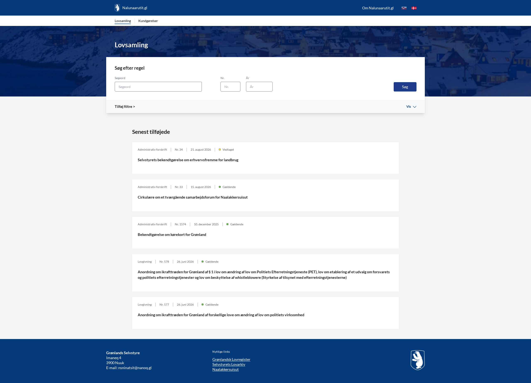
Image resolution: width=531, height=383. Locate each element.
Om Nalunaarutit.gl (378, 8)
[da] (414, 8)
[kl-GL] (404, 8)
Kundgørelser (148, 21)
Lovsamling (123, 21)
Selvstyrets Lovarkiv (228, 364)
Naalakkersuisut (225, 369)
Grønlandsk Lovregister (231, 359)
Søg (405, 86)
